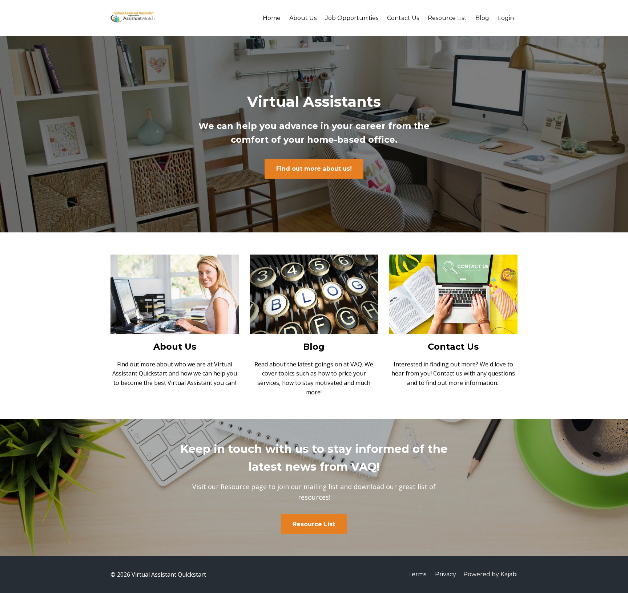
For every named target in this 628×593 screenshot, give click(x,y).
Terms (417, 574)
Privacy (445, 574)
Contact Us (403, 18)
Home (272, 18)
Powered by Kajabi (490, 574)
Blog (482, 18)
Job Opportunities (351, 18)
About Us (303, 18)
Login (506, 18)
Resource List (447, 18)
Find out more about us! (314, 168)
